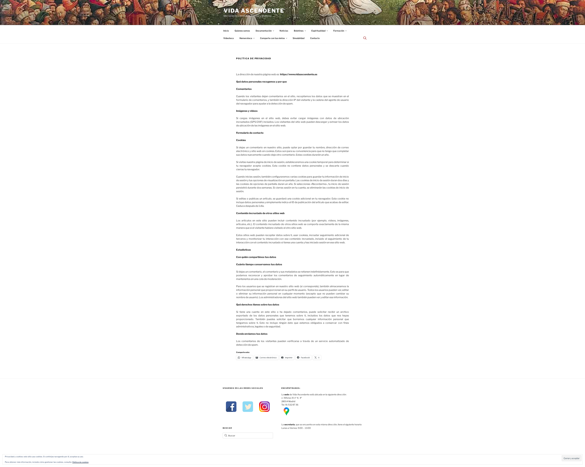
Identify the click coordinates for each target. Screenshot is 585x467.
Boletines (298, 30)
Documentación (264, 30)
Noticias (284, 30)
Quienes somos (242, 30)
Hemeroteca (245, 38)
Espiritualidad (318, 30)
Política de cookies (80, 462)
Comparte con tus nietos (272, 38)
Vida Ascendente (254, 10)
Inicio (226, 30)
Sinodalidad (298, 38)
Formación (338, 30)
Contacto (315, 38)
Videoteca (228, 38)
